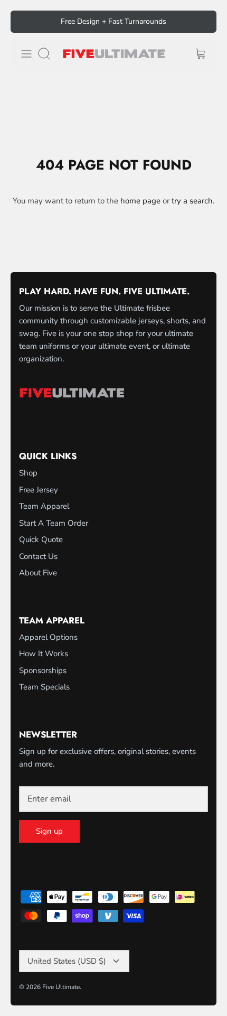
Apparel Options (48, 637)
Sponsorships (43, 670)
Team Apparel (44, 506)
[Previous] (25, 22)
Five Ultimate (61, 987)
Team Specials (44, 687)
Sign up (49, 831)
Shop (28, 473)
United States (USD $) (66, 961)
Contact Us (38, 556)
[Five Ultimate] (113, 53)
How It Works (43, 653)
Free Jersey (38, 489)
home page (140, 200)
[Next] (202, 22)
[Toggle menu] (26, 54)
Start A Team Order (53, 523)
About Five (38, 572)
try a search (192, 200)
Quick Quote (41, 539)
